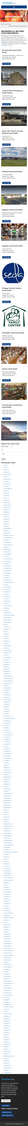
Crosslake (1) (7, 596)
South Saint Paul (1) (9, 983)
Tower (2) (6, 1009)
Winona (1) (7, 1063)
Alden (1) (6, 477)
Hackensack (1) (8, 688)
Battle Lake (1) (8, 505)
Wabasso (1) (7, 1023)
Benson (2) (7, 514)
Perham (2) (7, 882)
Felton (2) (6, 648)
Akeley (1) (6, 470)
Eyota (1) (6, 643)
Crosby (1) (6, 594)
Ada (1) (6, 465)
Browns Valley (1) (8, 545)
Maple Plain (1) (8, 777)
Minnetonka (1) (8, 796)
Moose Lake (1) (8, 807)
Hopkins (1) (7, 711)
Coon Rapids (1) (8, 587)
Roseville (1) (7, 936)
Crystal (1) (6, 599)
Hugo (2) (6, 713)
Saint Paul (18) (8, 953)
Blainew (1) (7, 526)
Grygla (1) (6, 685)
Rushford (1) (7, 941)
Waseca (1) (7, 1042)
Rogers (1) (7, 929)
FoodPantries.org (6, 1112)
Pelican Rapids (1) (8, 878)
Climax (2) (6, 575)
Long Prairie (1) (8, 758)
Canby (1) (6, 556)
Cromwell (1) (7, 589)
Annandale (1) (7, 484)
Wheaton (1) (7, 1053)
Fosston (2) (7, 659)
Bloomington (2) (8, 528)
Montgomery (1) (8, 800)
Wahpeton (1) (7, 1030)
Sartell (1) (6, 962)
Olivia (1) (6, 861)
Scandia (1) (7, 969)
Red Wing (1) (7, 915)
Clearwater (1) (7, 573)
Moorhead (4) (7, 805)
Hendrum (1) (7, 695)
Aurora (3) (6, 493)
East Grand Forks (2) (9, 615)
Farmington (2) (8, 645)
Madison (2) (7, 767)
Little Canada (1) (8, 753)
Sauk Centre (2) (8, 964)
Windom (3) (7, 1061)
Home (10, 26)
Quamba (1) (7, 908)
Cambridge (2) (7, 554)
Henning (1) (7, 697)
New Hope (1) (7, 831)
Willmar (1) (7, 1058)
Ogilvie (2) (6, 856)
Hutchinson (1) (8, 716)
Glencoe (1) (7, 669)
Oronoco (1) (7, 866)
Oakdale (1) (7, 854)
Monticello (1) (7, 803)
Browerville (24, 26)
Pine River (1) (7, 894)
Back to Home (7, 24)
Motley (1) (6, 819)
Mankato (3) (7, 774)
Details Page (6, 63)
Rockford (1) (7, 927)
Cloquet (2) (7, 577)
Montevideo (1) (8, 798)
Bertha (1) (6, 516)
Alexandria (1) (7, 479)
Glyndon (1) (7, 674)
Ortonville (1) (7, 868)
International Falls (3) (9, 718)
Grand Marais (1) (8, 678)
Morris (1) (6, 814)
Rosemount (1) (8, 934)
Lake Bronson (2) (8, 735)
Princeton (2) (7, 903)
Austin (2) (6, 495)
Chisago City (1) (8, 568)
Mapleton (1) (7, 779)
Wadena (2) (7, 1028)
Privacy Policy (5, 1105)
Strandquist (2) (8, 1004)
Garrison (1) (7, 662)
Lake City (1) (7, 737)
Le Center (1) (7, 742)
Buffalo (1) (6, 547)
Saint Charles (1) (8, 943)
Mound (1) (6, 821)
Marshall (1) (7, 781)
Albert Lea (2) (7, 474)
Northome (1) (7, 849)
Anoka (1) (6, 486)
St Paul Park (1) (8, 990)
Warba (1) (6, 1035)
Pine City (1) (7, 889)
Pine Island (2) (7, 892)
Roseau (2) (7, 932)
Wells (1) (6, 1049)
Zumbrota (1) (7, 1072)
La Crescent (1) (8, 732)
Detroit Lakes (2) (8, 606)
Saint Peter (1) (7, 957)
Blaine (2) (6, 523)
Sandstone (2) (7, 960)
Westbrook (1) (7, 1051)
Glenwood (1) (7, 671)
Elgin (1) (6, 624)
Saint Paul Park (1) (9, 955)
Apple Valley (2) (8, 488)
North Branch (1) (8, 842)
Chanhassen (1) (8, 566)
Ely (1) (5, 631)
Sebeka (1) (7, 971)
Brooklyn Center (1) (9, 535)
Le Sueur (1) (7, 744)
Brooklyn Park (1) (8, 538)
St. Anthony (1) (8, 992)
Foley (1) (6, 655)
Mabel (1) (6, 765)
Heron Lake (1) (8, 699)
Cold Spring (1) (8, 580)
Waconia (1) (7, 1025)
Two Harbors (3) (8, 1014)
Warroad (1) (7, 1039)
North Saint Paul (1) (9, 845)
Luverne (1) (7, 763)
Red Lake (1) (7, 910)
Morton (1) (6, 817)
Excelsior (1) (7, 641)
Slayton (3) (7, 978)
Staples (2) (7, 1000)
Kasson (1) (7, 727)
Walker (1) (6, 1032)
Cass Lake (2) (7, 561)
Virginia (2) (7, 1018)
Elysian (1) (6, 634)
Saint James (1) (8, 948)
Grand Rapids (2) (8, 681)
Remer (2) (6, 920)
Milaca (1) (6, 791)
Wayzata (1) (7, 1046)
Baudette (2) (7, 507)
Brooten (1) (7, 540)
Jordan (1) (6, 725)
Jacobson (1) (7, 720)
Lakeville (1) (7, 739)
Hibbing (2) (7, 702)
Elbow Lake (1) (8, 622)
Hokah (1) (6, 709)
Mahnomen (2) (8, 770)
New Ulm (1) (7, 838)
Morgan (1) (7, 812)
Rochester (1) (7, 924)
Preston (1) (7, 901)
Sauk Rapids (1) (8, 967)
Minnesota (16, 26)
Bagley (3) (6, 500)
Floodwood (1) (7, 652)
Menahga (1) (7, 788)
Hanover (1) (7, 690)
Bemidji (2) (7, 512)
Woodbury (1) (7, 1065)
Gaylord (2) (7, 664)
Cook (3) (6, 584)
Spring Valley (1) (8, 988)
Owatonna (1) (7, 871)
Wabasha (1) (7, 1021)
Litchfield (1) (7, 751)
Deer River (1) (7, 601)
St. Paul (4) (7, 997)
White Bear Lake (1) (9, 1056)
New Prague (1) (8, 833)
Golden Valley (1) (8, 676)
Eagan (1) (6, 610)
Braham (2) (7, 530)
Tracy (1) (6, 1011)
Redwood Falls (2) (8, 917)
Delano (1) (6, 603)
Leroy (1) (6, 746)
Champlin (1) (7, 563)
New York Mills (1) (8, 840)
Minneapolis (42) (8, 793)
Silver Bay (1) (7, 976)
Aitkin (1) (6, 467)
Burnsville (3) (7, 549)
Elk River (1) (7, 627)
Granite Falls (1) (8, 683)
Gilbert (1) (6, 667)
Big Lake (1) (7, 519)
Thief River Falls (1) (9, 1007)
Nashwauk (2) (7, 828)
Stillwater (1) (7, 1002)
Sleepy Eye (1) (8, 981)
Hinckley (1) (7, 706)
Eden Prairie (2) (8, 617)
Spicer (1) (6, 985)
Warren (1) (7, 1037)
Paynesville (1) (8, 875)
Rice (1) (6, 922)
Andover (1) (7, 481)
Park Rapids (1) (8, 873)
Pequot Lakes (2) (8, 880)
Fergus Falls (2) (8, 650)
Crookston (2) (7, 591)
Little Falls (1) (7, 756)
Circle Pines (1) (8, 570)
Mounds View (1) (8, 824)
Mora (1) (6, 810)
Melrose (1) (7, 786)
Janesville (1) (7, 723)
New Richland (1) (8, 835)
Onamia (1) (7, 864)
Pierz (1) (6, 885)
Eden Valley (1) (8, 620)
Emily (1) (6, 636)
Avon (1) (6, 498)
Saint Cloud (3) (8, 946)
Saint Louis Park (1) (9, 950)
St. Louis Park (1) (8, 995)
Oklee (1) (6, 859)
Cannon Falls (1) (8, 559)
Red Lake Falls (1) (8, 913)
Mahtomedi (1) (8, 772)
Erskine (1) (7, 638)
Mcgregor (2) (7, 784)
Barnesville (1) (7, 502)
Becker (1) (6, 509)
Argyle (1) (6, 491)
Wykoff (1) (6, 1070)
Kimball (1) (7, 730)
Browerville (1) (7, 542)
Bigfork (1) (6, 521)
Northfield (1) (7, 847)
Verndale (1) (7, 1016)
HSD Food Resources (7, 1115)
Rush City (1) (7, 939)
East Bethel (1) (8, 613)
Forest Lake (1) (8, 657)
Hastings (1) (7, 692)
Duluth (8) (6, 608)
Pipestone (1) (7, 896)
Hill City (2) (7, 704)
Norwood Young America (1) (11, 852)
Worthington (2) (8, 1068)
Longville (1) (7, 760)
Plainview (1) (7, 899)
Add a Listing (6, 1100)
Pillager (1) (7, 887)
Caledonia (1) (7, 552)
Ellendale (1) (7, 629)
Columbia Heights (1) (9, 582)
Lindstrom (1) (7, 749)
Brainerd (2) (7, 533)
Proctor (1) (7, 906)
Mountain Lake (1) (8, 826)
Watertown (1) (7, 1044)
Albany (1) (6, 472)
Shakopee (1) (7, 974)
